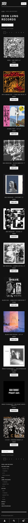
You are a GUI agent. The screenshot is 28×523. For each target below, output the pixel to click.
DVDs (3, 499)
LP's (3, 473)
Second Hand (5, 466)
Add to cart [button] (14, 65)
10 (21, 32)
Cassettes (5, 468)
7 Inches (4, 471)
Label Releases (6, 479)
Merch (3, 501)
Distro (3, 488)
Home (3, 11)
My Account (4, 521)
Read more (14, 236)
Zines (3, 503)
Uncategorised (6, 506)
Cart (21, 520)
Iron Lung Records (7, 464)
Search (14, 521)
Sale (2, 477)
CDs (3, 490)
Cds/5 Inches (6, 475)
